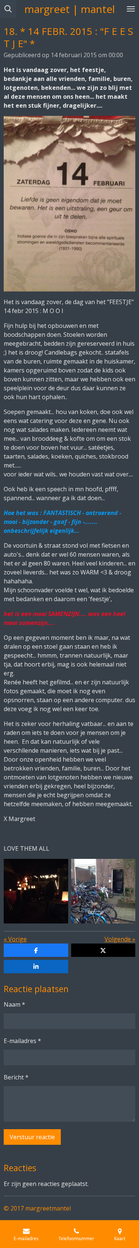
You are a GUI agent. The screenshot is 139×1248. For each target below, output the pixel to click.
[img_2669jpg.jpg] (103, 891)
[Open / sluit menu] (131, 9)
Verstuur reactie (32, 1137)
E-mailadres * (22, 1041)
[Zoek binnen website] (8, 9)
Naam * (14, 1004)
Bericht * (16, 1077)
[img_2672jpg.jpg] (36, 891)
